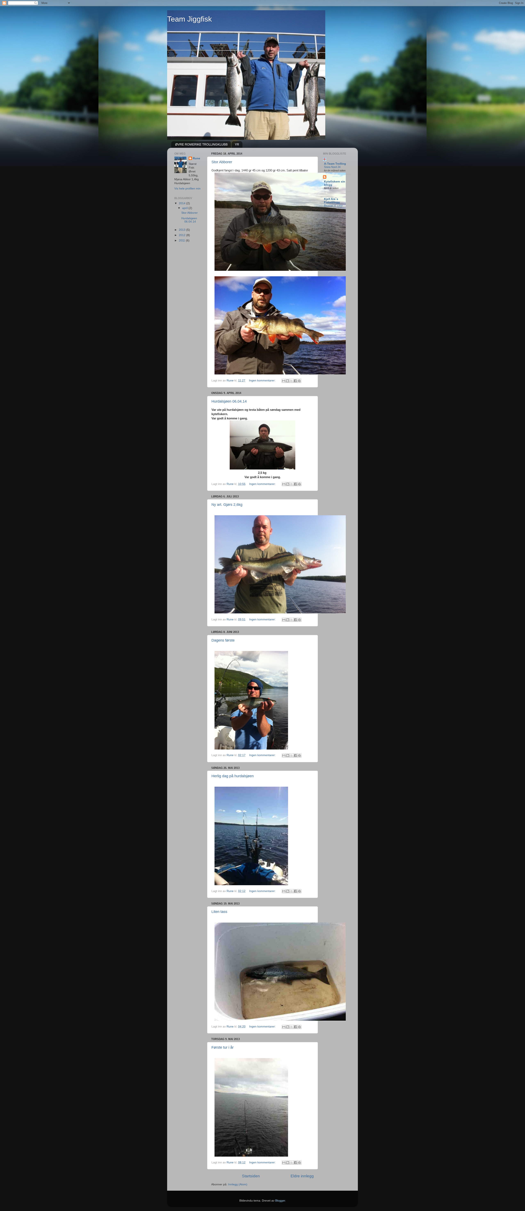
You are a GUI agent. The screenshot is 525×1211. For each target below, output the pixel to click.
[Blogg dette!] (287, 381)
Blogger (280, 1200)
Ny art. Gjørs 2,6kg (226, 505)
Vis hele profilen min (187, 188)
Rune (196, 158)
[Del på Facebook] (295, 381)
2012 (182, 235)
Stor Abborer (221, 162)
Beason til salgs (333, 205)
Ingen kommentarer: (262, 380)
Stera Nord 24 (332, 167)
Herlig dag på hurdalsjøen (232, 776)
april (185, 208)
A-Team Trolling (335, 163)
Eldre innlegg (302, 1176)
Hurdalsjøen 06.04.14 (229, 401)
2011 (182, 240)
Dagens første (223, 640)
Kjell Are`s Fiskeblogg (332, 200)
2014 (182, 203)
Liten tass (219, 912)
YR (237, 144)
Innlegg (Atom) (237, 1184)
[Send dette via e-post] (284, 381)
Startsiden (251, 1176)
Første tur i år (222, 1047)
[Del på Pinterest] (299, 381)
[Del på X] (291, 381)
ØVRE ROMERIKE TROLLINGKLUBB (201, 144)
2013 (182, 229)
